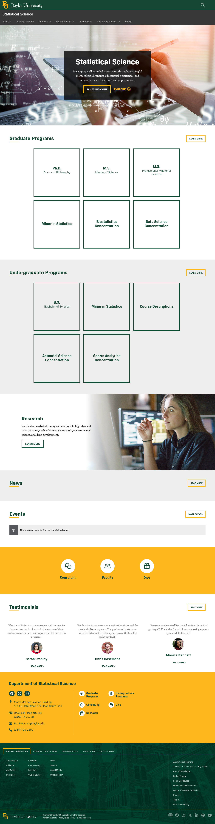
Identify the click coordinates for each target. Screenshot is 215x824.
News (52, 760)
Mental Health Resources (184, 785)
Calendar (32, 760)
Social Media (56, 769)
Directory (32, 769)
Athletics (10, 765)
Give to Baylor (34, 774)
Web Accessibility (181, 804)
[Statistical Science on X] (19, 693)
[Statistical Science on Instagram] (27, 693)
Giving (128, 21)
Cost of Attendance (181, 771)
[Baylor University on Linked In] (196, 816)
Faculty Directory (25, 21)
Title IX (176, 799)
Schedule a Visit (97, 89)
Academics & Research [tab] (45, 751)
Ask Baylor (11, 769)
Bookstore (10, 774)
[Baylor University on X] (189, 816)
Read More (197, 483)
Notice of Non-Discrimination (186, 790)
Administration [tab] (70, 751)
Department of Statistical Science (42, 683)
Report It (177, 794)
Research (84, 21)
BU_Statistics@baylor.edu (29, 723)
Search (53, 765)
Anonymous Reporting (183, 761)
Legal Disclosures (181, 780)
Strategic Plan (56, 774)
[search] (203, 5)
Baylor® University (61, 814)
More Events (195, 514)
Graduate (43, 21)
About (5, 21)
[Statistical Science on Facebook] (12, 693)
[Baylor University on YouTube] (209, 816)
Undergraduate (63, 21)
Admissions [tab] (89, 751)
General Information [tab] (17, 751)
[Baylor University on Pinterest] (202, 816)
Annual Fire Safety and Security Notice (190, 766)
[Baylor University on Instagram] (183, 816)
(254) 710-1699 (23, 729)
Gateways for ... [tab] (108, 751)
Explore (120, 89)
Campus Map (34, 765)
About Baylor (12, 760)
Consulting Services (107, 21)
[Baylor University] (22, 5)
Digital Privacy (179, 775)
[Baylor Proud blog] (170, 816)
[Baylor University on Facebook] (176, 816)
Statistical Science (18, 13)
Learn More (196, 138)
